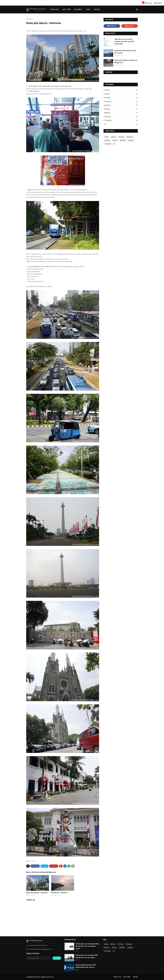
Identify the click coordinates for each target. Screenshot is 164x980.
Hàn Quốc (120, 98)
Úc (120, 124)
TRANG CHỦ (117, 977)
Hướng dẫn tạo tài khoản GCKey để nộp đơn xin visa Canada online (87, 946)
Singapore (120, 117)
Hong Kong (120, 101)
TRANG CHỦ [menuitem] (54, 9)
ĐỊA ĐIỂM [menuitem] (77, 9)
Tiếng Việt (148, 3)
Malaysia (120, 109)
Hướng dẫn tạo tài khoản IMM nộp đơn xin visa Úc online (87, 956)
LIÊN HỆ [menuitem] (97, 9)
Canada (120, 90)
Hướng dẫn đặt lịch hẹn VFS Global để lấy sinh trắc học (86, 966)
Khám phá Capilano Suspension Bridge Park (126, 61)
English (159, 3)
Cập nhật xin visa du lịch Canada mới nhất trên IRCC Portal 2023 (124, 41)
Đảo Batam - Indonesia (59, 893)
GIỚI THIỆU (127, 977)
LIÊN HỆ (135, 977)
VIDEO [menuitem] (88, 9)
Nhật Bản (120, 113)
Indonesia (33, 861)
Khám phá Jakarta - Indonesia (37, 893)
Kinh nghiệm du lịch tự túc (46, 977)
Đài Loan (120, 94)
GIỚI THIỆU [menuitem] (66, 9)
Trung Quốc (120, 120)
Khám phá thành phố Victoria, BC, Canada (125, 52)
